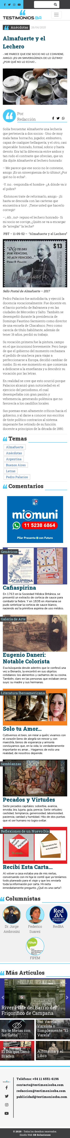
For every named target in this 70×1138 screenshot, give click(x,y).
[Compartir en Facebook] (53, 118)
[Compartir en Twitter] (58, 118)
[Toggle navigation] (56, 14)
